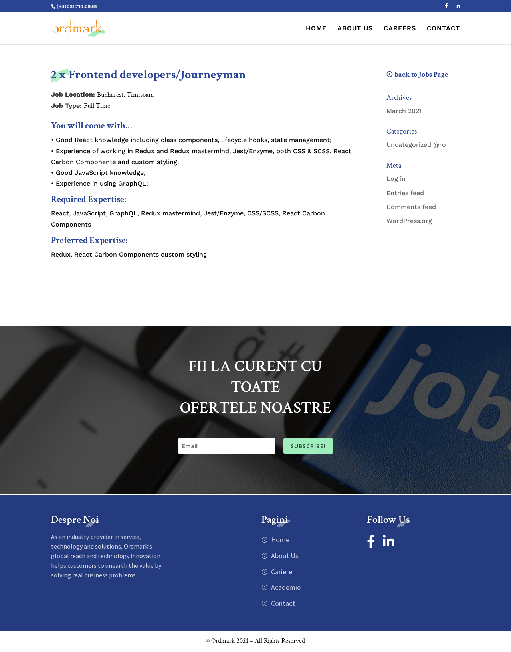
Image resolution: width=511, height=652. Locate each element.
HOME (316, 29)
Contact (282, 603)
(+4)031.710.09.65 (77, 6)
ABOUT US (355, 29)
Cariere (280, 571)
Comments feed (411, 207)
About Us (284, 555)
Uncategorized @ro (416, 144)
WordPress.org (409, 221)
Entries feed (405, 193)
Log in (396, 178)
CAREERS (400, 29)
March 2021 (404, 111)
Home (279, 539)
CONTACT (443, 29)
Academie (285, 587)
